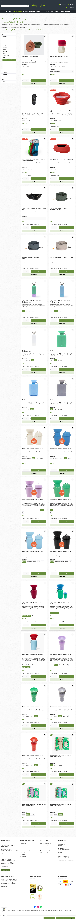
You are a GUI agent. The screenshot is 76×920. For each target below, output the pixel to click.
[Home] (6, 11)
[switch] (4, 915)
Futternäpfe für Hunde (7, 63)
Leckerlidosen (6, 67)
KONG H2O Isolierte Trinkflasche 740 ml (31, 110)
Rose (28, 66)
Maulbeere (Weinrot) (26, 615)
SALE (3, 79)
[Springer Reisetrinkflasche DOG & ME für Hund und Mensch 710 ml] (34, 289)
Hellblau (28, 311)
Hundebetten (5, 38)
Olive (24, 67)
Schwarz (28, 120)
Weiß (33, 311)
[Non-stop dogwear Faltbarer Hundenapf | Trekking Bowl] (34, 197)
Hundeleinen (5, 49)
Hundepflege (4, 74)
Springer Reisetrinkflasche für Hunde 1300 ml (61, 350)
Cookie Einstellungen (25, 849)
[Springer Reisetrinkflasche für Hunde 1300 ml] (62, 338)
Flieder (41, 458)
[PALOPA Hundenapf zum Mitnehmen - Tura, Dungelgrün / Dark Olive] (62, 197)
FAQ (11, 862)
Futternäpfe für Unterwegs (8, 59)
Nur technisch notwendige (49, 918)
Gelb (56, 67)
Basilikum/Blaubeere (26, 458)
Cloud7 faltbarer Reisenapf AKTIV (30, 56)
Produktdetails (34, 83)
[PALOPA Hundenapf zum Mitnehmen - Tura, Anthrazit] (34, 246)
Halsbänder (5, 47)
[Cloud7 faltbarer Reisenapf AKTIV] (34, 45)
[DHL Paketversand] (65, 881)
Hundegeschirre (6, 45)
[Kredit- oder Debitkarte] (68, 884)
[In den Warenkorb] (38, 227)
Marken (3, 81)
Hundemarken (5, 51)
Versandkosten (61, 910)
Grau (51, 360)
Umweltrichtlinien (43, 849)
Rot (60, 120)
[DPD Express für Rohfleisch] (70, 881)
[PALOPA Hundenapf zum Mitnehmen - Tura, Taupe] (62, 246)
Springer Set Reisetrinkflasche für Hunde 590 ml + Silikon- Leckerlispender (62, 755)
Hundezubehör (5, 36)
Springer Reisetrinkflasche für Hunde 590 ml (32, 448)
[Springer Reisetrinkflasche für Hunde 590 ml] (34, 437)
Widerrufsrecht (24, 852)
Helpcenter (3, 866)
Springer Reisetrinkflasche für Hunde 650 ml (60, 654)
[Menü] (6, 908)
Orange (64, 67)
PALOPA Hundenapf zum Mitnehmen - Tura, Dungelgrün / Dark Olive (60, 209)
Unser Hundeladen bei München (46, 843)
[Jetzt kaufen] (38, 80)
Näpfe (4, 57)
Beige (33, 458)
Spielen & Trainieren (6, 70)
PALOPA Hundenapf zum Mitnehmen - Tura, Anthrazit (32, 258)
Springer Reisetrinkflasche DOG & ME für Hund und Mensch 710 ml (33, 301)
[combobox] (13, 6)
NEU (3, 34)
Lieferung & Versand (25, 850)
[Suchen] (27, 6)
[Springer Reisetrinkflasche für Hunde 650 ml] (62, 643)
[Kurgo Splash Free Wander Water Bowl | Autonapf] (62, 148)
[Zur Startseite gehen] (38, 6)
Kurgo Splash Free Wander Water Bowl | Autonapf (61, 159)
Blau (51, 66)
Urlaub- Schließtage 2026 (45, 845)
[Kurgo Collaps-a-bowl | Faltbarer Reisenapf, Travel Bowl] (62, 98)
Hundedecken (5, 40)
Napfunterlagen (6, 65)
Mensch (3, 77)
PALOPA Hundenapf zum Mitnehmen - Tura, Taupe (62, 257)
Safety (4, 53)
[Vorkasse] (60, 884)
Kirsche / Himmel (25, 667)
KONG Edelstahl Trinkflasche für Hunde (59, 56)
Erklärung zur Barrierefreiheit (46, 850)
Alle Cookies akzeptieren (69, 918)
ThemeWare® (55, 912)
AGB (22, 845)
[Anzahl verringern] (22, 80)
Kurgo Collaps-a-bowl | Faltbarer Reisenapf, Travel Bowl (62, 110)
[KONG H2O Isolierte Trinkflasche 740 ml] (34, 98)
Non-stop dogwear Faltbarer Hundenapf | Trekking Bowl (34, 209)
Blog (41, 847)
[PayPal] (60, 881)
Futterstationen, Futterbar (8, 61)
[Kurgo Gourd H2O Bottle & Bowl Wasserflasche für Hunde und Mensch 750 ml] (34, 148)
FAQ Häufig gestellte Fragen (46, 852)
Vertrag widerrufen (5, 870)
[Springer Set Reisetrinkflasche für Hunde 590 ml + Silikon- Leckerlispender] (62, 744)
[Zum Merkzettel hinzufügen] (45, 36)
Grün (60, 67)
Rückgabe (23, 854)
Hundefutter (4, 72)
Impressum (23, 843)
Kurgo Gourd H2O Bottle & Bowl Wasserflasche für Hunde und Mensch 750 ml (34, 159)
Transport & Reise (6, 55)
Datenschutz (23, 847)
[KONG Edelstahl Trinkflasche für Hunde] (62, 45)
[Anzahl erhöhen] (30, 80)
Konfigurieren (59, 918)
